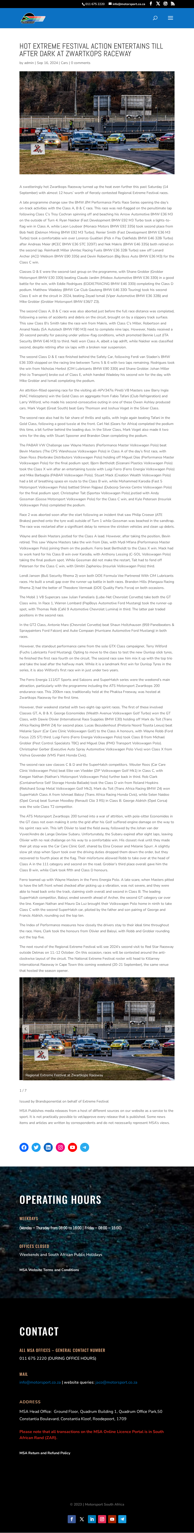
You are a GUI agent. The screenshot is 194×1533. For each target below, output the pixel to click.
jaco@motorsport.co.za (116, 1382)
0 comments (80, 62)
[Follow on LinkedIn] (92, 1519)
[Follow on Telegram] (122, 1519)
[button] (25, 1029)
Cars (64, 62)
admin (29, 62)
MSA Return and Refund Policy (44, 1453)
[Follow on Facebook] (72, 1519)
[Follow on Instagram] (102, 1519)
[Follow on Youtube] (112, 1519)
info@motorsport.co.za (40, 1382)
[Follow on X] (82, 1519)
